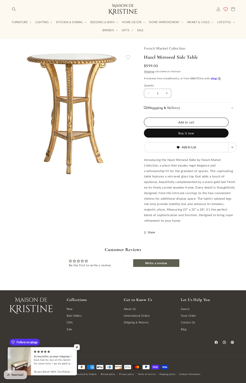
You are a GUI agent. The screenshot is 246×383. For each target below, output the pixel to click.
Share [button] (151, 232)
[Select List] (232, 147)
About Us (130, 309)
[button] (14, 9)
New (70, 309)
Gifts (70, 322)
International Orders (137, 315)
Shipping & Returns (136, 322)
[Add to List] (128, 57)
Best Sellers (74, 315)
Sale (69, 329)
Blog (183, 329)
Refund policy (108, 374)
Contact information (189, 374)
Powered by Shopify (86, 374)
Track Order (188, 315)
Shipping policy (167, 374)
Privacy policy (126, 374)
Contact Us (188, 322)
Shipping (149, 71)
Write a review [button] (156, 263)
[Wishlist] (225, 9)
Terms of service (146, 374)
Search (185, 309)
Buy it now (186, 133)
